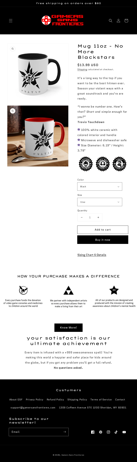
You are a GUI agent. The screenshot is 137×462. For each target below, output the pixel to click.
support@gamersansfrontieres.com (33, 407)
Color (80, 179)
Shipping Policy (77, 399)
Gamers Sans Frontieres (73, 455)
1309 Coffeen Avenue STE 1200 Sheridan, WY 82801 (92, 407)
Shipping (82, 69)
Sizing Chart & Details (91, 255)
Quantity (82, 210)
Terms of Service (101, 399)
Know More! (68, 328)
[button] (11, 21)
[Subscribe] (64, 432)
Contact (120, 399)
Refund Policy (55, 399)
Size (79, 195)
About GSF (15, 399)
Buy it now (102, 240)
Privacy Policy (34, 399)
